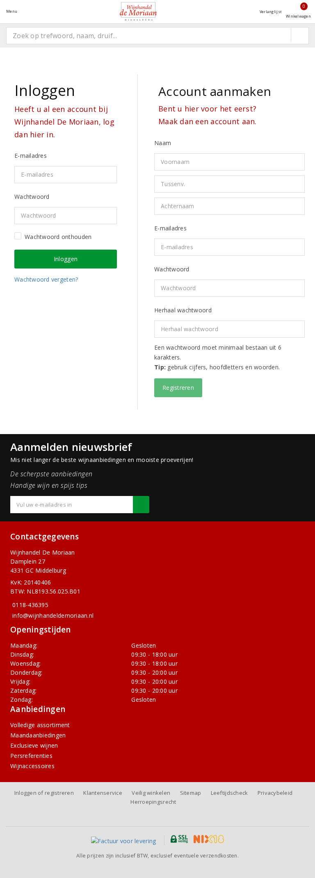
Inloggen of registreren (44, 792)
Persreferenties (31, 756)
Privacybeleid (275, 792)
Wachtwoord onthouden (58, 237)
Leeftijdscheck (229, 792)
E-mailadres (170, 228)
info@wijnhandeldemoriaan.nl (53, 615)
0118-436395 (30, 605)
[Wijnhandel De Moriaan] (138, 11)
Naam (162, 143)
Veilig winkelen (151, 792)
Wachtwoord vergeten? (46, 279)
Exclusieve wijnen (34, 745)
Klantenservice (102, 792)
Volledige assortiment (40, 725)
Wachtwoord (171, 269)
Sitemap (190, 792)
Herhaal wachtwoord (183, 310)
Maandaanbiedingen (38, 735)
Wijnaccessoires (32, 766)
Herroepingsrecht (153, 801)
